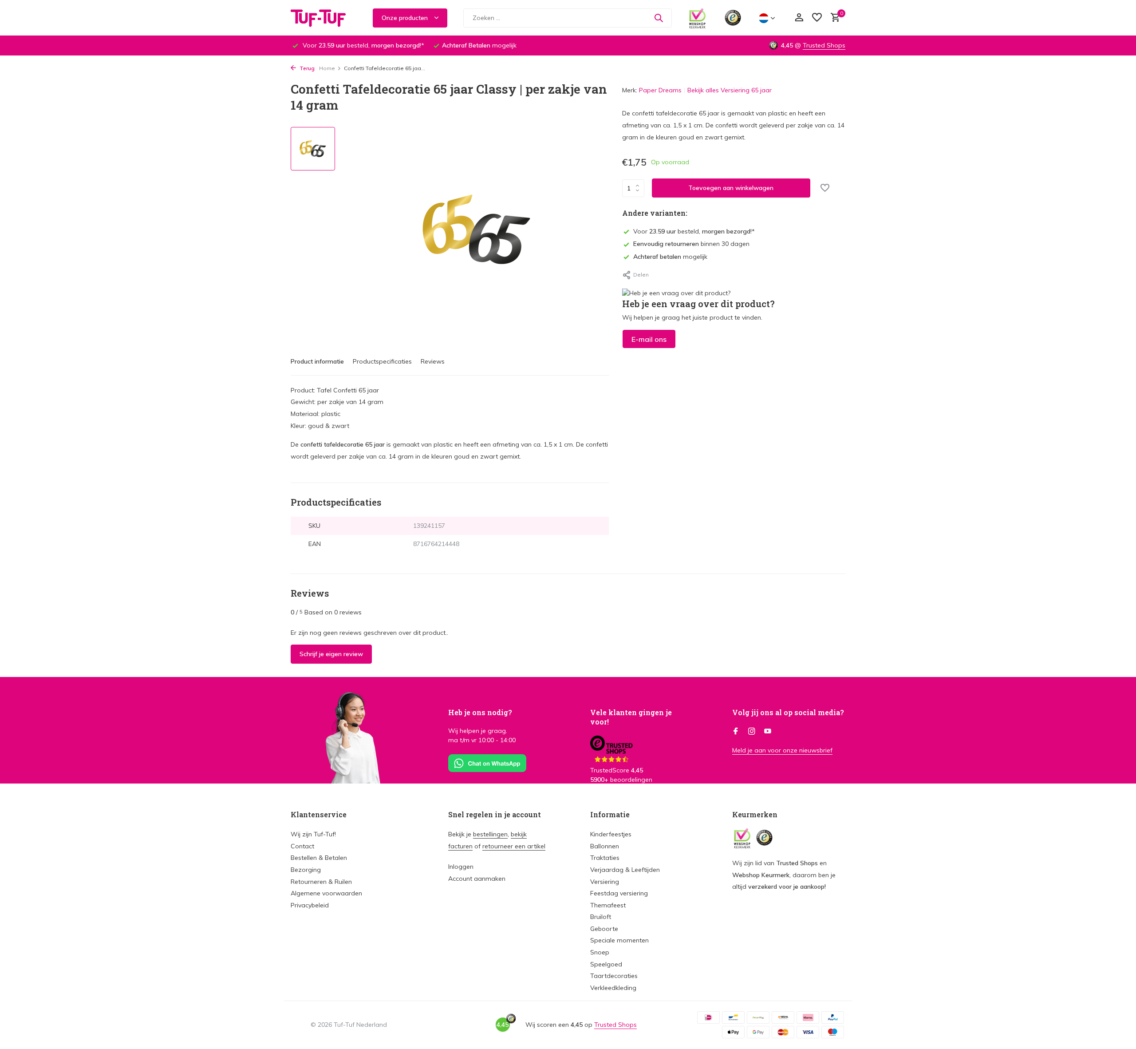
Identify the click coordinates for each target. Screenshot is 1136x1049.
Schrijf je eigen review (331, 654)
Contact (302, 846)
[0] (833, 18)
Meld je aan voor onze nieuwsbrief (782, 750)
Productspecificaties (382, 361)
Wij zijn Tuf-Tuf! (313, 834)
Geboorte (604, 929)
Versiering (604, 882)
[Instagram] (751, 731)
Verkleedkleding (613, 988)
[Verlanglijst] (817, 18)
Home (327, 68)
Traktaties (604, 858)
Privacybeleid (310, 905)
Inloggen (460, 867)
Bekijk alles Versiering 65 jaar (729, 90)
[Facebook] (735, 731)
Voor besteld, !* (694, 231)
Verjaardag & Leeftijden (625, 870)
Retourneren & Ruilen (321, 882)
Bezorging (306, 870)
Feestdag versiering (619, 893)
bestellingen (490, 834)
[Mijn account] (799, 18)
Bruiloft (600, 917)
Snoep (599, 952)
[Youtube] (767, 731)
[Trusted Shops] (733, 18)
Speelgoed (606, 964)
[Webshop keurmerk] (697, 18)
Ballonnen (604, 846)
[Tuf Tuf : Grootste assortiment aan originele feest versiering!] (324, 18)
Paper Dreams (660, 90)
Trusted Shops (824, 45)
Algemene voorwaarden (326, 893)
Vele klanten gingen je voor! (631, 717)
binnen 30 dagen (691, 244)
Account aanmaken (476, 879)
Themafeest (608, 905)
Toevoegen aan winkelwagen (730, 188)
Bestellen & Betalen (319, 858)
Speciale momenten (619, 940)
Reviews (433, 361)
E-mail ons (649, 339)
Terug (306, 68)
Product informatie (317, 361)
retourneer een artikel (513, 846)
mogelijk (670, 257)
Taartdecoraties (614, 976)
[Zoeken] (658, 17)
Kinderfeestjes (610, 834)
